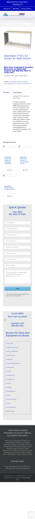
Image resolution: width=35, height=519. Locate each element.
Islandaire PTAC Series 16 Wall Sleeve (9, 187)
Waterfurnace (11, 411)
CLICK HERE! (17, 313)
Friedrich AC (10, 367)
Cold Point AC (11, 355)
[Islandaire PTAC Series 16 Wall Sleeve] (10, 178)
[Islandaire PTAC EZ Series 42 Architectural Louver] (25, 149)
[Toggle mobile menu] (31, 14)
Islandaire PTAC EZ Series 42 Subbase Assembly (7, 160)
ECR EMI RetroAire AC (14, 363)
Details (10, 170)
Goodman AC (11, 375)
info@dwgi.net (17, 4)
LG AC (9, 383)
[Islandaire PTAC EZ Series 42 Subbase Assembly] (10, 149)
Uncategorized (11, 407)
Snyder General (11, 399)
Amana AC (10, 343)
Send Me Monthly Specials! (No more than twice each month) (17, 295)
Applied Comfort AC (13, 347)
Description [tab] (6, 92)
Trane (8, 403)
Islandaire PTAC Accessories (19, 81)
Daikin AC (10, 359)
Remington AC (11, 391)
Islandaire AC (11, 379)
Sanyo (8, 395)
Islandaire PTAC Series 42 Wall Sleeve (19, 83)
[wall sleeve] (17, 40)
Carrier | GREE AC (12, 351)
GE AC (9, 371)
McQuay (9, 387)
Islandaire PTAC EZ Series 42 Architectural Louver (24, 160)
